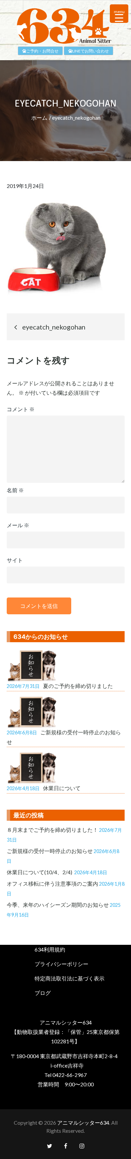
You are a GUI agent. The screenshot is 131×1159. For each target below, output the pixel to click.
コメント (21, 409)
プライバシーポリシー (61, 964)
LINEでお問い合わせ (90, 50)
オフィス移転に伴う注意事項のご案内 (52, 883)
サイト (15, 560)
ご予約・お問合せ (42, 50)
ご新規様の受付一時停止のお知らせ (50, 851)
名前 (15, 490)
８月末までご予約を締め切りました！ (52, 829)
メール (18, 525)
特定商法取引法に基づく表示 (69, 978)
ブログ (43, 993)
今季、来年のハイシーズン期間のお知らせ (58, 904)
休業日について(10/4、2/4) (40, 872)
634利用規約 (50, 949)
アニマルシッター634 (83, 1122)
